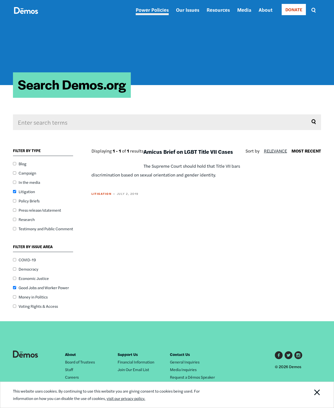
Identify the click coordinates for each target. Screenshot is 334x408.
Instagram (298, 355)
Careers (72, 377)
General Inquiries (185, 362)
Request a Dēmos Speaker (192, 377)
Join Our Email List (133, 369)
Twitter (288, 355)
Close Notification (311, 395)
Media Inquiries (183, 369)
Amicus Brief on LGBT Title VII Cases (188, 151)
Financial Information (136, 362)
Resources (218, 9)
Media (244, 9)
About (265, 9)
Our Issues (187, 9)
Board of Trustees (80, 362)
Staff (69, 369)
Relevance (275, 151)
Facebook (279, 355)
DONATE (293, 9)
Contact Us (180, 354)
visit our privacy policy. (126, 398)
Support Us (128, 354)
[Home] (26, 16)
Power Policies (152, 9)
